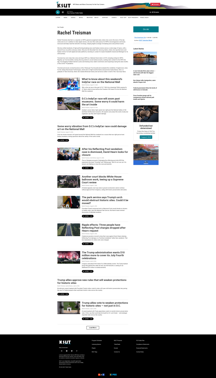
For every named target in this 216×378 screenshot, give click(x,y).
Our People (60, 27)
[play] (57, 12)
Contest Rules (140, 352)
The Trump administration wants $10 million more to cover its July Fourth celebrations (103, 255)
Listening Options (96, 344)
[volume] (62, 12)
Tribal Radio (144, 17)
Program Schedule (97, 340)
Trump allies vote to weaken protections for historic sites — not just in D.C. (105, 304)
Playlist (94, 348)
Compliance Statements (142, 344)
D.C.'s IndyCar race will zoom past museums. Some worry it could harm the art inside (103, 101)
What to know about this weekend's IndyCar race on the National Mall (102, 80)
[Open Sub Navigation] (61, 17)
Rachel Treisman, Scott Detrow (89, 158)
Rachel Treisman (86, 85)
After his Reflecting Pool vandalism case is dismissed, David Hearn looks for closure (105, 152)
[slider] (65, 12)
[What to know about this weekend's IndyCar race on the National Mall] (68, 84)
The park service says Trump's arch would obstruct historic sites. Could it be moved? (105, 200)
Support (105, 17)
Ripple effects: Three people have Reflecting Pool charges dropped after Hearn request (104, 227)
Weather (90, 17)
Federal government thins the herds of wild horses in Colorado (145, 89)
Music (81, 17)
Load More (93, 327)
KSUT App (123, 17)
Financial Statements (142, 348)
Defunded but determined (146, 127)
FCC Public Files (140, 340)
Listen (58, 17)
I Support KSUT (146, 137)
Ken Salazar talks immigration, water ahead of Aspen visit (144, 81)
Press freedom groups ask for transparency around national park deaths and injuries (143, 97)
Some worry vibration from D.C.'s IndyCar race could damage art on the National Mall (92, 128)
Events (114, 17)
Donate (156, 4)
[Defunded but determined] (146, 113)
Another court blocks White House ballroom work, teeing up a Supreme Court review (102, 179)
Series (73, 17)
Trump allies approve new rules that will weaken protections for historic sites (91, 281)
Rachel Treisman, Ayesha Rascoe (65, 286)
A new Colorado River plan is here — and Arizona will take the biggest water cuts (144, 72)
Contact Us (117, 352)
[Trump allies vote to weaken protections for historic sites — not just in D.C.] (68, 307)
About (96, 17)
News (65, 17)
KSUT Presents (133, 17)
